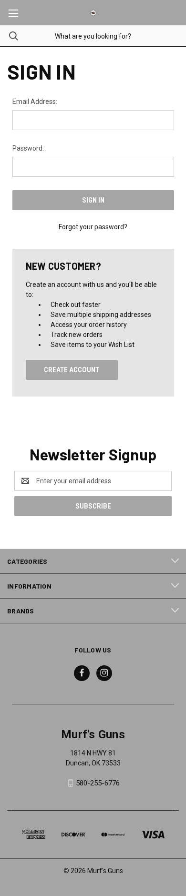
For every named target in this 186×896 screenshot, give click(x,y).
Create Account (71, 370)
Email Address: (34, 101)
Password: (28, 148)
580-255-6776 (98, 783)
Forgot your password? (93, 227)
